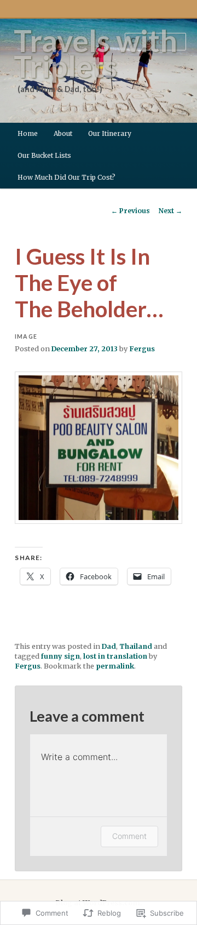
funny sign (60, 656)
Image (26, 336)
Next (170, 211)
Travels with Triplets (95, 53)
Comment (129, 836)
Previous (130, 211)
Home (28, 133)
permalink (115, 666)
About (63, 133)
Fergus (142, 349)
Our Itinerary (109, 133)
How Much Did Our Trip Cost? (66, 177)
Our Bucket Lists (44, 155)
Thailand (135, 646)
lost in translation (115, 656)
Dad (109, 646)
